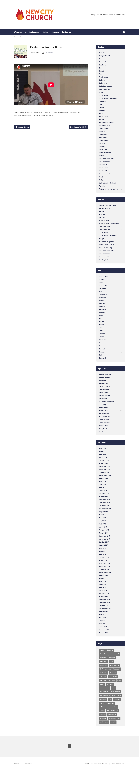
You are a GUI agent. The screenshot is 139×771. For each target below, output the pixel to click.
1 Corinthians (103, 276)
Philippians (102, 340)
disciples (112, 658)
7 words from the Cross (107, 205)
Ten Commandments (106, 159)
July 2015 (102, 615)
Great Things (103, 95)
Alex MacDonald (104, 377)
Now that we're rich (77, 127)
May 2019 (102, 484)
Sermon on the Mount (106, 245)
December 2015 (104, 600)
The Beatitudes (104, 162)
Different (102, 217)
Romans (102, 352)
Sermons (55, 32)
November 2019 (104, 469)
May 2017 (102, 551)
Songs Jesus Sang (105, 248)
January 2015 (103, 633)
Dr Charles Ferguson (106, 402)
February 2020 (104, 460)
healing (102, 684)
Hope (101, 104)
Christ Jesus (104, 654)
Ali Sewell (102, 380)
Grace (101, 92)
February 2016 (104, 593)
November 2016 (104, 566)
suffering (103, 714)
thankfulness (112, 714)
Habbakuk (102, 309)
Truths (101, 180)
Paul (110, 699)
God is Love (103, 83)
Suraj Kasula (103, 429)
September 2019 (105, 475)
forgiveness (103, 665)
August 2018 (103, 512)
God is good (103, 80)
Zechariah (102, 358)
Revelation (102, 349)
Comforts (102, 65)
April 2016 (102, 587)
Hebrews (102, 313)
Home (16, 37)
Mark (101, 331)
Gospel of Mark (104, 89)
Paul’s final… (32, 37)
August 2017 (103, 545)
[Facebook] (124, 32)
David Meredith (104, 395)
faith (111, 661)
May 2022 (102, 451)
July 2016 (102, 578)
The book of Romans (106, 257)
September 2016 (105, 572)
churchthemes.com (118, 764)
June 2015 (102, 618)
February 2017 (104, 557)
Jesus (101, 113)
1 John (101, 279)
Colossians (103, 294)
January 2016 (103, 597)
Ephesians (102, 297)
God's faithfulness (105, 86)
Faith (100, 74)
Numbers (102, 337)
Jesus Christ (103, 116)
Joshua (101, 322)
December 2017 (104, 536)
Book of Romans (105, 62)
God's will (103, 680)
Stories (101, 156)
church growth (114, 654)
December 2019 (104, 466)
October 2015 (104, 606)
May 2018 (102, 521)
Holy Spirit (102, 101)
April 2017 (102, 554)
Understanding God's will (107, 183)
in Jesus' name (104, 688)
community (103, 658)
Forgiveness (103, 77)
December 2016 (104, 563)
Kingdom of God (104, 125)
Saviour (102, 710)
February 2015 (104, 630)
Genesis (102, 306)
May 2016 (102, 584)
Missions (102, 131)
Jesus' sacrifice (105, 695)
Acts (100, 291)
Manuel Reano (104, 420)
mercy (119, 695)
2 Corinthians (103, 285)
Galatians (102, 303)
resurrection (103, 141)
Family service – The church (109, 223)
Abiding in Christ (104, 208)
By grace (102, 214)
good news (111, 680)
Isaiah (101, 316)
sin (108, 710)
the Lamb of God (114, 718)
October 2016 (104, 569)
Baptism (102, 53)
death (101, 68)
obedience (103, 699)
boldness (110, 650)
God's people (113, 676)
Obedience (103, 134)
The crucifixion (104, 168)
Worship (102, 186)
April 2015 (102, 624)
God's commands (105, 669)
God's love (103, 676)
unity (106, 722)
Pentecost (117, 699)
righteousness (104, 707)
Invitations (102, 110)
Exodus (101, 300)
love (113, 695)
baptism (102, 650)
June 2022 (102, 448)
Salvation (102, 147)
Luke (100, 328)
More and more (23, 127)
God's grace (103, 673)
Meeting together (32, 32)
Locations (17, 764)
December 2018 (104, 500)
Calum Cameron (104, 386)
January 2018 (103, 533)
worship (113, 722)
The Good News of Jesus (108, 171)
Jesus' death (104, 692)
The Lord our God (105, 174)
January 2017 (103, 560)
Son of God (103, 150)
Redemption (103, 137)
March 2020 (103, 457)
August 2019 (103, 478)
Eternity (101, 71)
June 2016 (102, 581)
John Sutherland (104, 417)
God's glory (116, 669)
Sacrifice (102, 144)
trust (101, 722)
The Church (103, 165)
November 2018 (104, 503)
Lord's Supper (104, 128)
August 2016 (103, 575)
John (100, 319)
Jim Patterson (104, 414)
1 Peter (101, 282)
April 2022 (102, 454)
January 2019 (103, 497)
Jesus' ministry (115, 692)
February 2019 (104, 494)
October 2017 (104, 542)
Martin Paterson (105, 423)
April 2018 (102, 524)
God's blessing (114, 665)
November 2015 (104, 603)
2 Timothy (102, 288)
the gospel (103, 718)
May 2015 (102, 621)
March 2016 (103, 590)
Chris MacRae (104, 389)
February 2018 (104, 530)
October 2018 (104, 506)
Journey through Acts (106, 122)
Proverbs (102, 343)
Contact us (66, 32)
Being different (104, 56)
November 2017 (104, 539)
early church (103, 661)
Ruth (100, 355)
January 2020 (103, 463)
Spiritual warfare (105, 153)
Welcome (18, 32)
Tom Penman (103, 432)
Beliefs (45, 32)
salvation (114, 707)
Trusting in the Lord (106, 260)
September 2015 (105, 609)
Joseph (101, 119)
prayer (102, 703)
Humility (101, 107)
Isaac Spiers (103, 408)
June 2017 (102, 548)
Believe (101, 59)
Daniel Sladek (103, 392)
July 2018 (102, 515)
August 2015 (103, 612)
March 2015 (103, 627)
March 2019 (103, 491)
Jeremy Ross (49, 53)
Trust (101, 177)
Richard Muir (103, 426)
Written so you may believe (108, 189)
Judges (101, 325)
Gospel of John (104, 227)
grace (119, 680)
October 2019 (104, 472)
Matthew (102, 334)
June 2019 (102, 481)
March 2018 (103, 527)
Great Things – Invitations (108, 98)
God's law (113, 673)
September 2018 (105, 509)
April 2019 (102, 488)
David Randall (103, 399)
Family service (104, 220)
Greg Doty (102, 405)
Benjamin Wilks (104, 383)
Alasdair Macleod (105, 374)
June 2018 (102, 518)
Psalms (101, 346)
